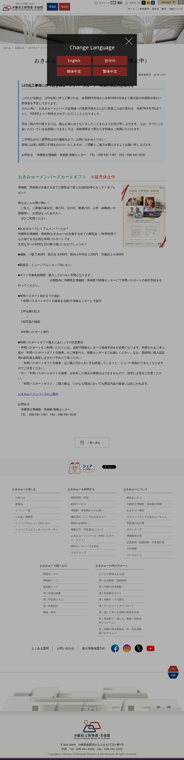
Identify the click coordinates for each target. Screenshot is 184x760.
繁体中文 (110, 71)
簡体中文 (74, 71)
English (74, 60)
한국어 (110, 60)
